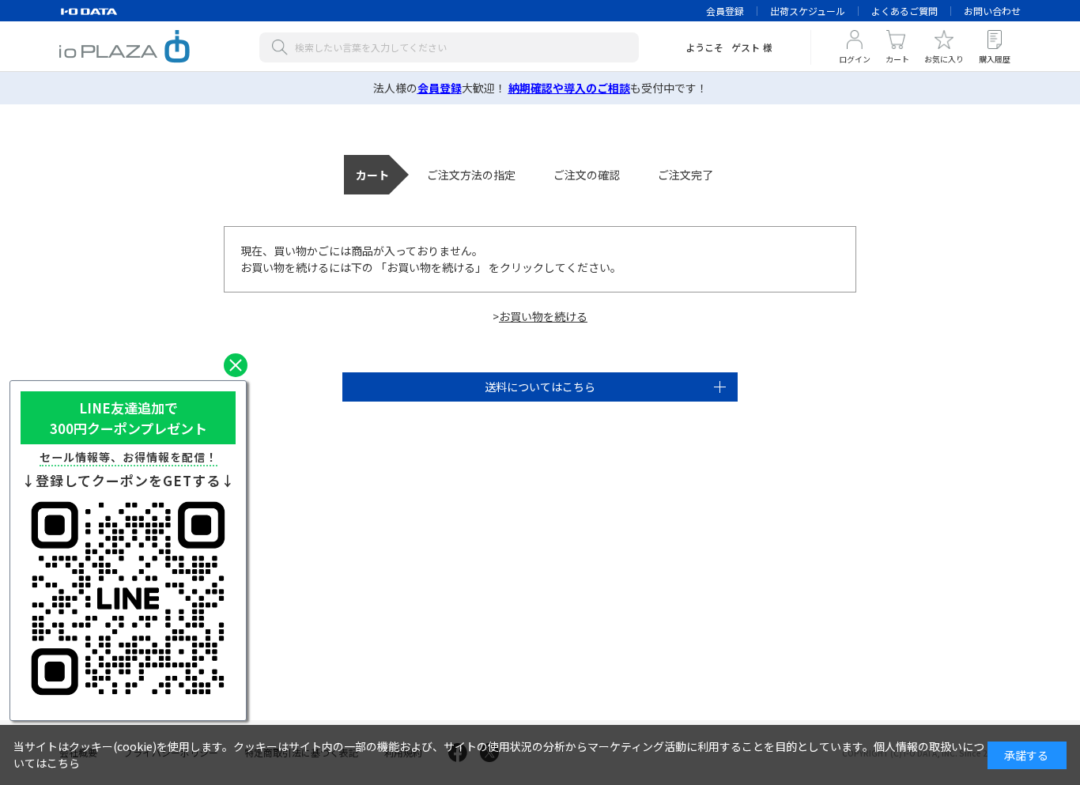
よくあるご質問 (904, 10)
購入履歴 (994, 59)
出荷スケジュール (807, 10)
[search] (283, 47)
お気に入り (944, 59)
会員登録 (725, 10)
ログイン (854, 59)
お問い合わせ (992, 10)
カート (897, 59)
